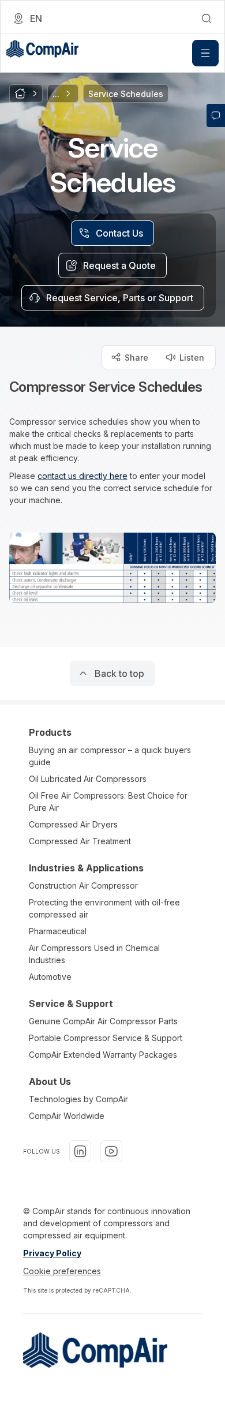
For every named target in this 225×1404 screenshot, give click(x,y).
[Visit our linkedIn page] (80, 1151)
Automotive (50, 977)
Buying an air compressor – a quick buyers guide (110, 756)
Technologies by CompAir (78, 1099)
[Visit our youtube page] (111, 1151)
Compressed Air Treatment (80, 841)
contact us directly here (82, 476)
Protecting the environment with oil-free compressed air (104, 908)
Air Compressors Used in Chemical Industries (94, 954)
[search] (206, 18)
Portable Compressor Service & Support (105, 1038)
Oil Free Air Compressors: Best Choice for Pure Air (108, 802)
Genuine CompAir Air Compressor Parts (103, 1021)
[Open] (205, 53)
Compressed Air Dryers (73, 824)
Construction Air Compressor (83, 885)
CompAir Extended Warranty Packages (103, 1054)
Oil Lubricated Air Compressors (88, 779)
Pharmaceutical (58, 931)
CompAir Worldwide (66, 1116)
